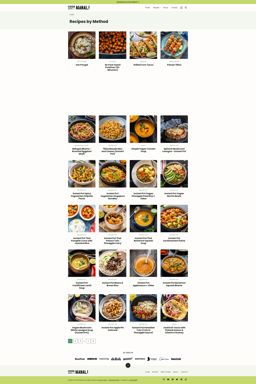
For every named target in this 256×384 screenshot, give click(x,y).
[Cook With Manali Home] (78, 8)
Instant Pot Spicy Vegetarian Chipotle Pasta (82, 196)
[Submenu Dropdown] (160, 7)
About (165, 8)
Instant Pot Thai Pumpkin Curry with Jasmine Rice (81, 241)
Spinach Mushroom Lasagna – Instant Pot (174, 150)
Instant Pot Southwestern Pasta (174, 239)
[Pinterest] (181, 379)
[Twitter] (177, 379)
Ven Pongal (82, 64)
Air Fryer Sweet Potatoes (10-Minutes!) (113, 67)
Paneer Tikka (174, 64)
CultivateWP (133, 380)
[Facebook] (172, 379)
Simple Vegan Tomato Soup (143, 150)
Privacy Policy (102, 380)
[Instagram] (164, 379)
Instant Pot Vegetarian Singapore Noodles (113, 196)
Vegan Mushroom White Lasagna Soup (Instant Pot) (82, 330)
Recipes (156, 8)
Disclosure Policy (114, 380)
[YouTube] (168, 379)
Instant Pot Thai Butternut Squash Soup (143, 241)
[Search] (186, 7)
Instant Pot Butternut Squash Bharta (174, 284)
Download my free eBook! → (128, 2)
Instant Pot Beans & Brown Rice (112, 284)
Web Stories (166, 372)
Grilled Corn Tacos (143, 64)
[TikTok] (186, 379)
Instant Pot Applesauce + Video (143, 284)
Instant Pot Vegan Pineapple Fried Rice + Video (143, 196)
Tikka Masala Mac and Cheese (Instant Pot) (113, 151)
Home (147, 8)
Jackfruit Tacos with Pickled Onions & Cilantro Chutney (174, 330)
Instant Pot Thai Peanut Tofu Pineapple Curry (112, 241)
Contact (174, 8)
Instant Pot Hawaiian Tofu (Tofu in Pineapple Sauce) (143, 330)
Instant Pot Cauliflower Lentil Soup (81, 285)
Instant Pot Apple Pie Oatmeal (113, 329)
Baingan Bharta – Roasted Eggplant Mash (82, 151)
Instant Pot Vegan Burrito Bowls (174, 194)
